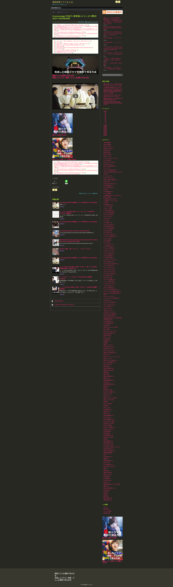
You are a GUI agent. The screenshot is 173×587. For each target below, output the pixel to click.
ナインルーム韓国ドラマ (109, 247)
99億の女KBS (106, 152)
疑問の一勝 (106, 413)
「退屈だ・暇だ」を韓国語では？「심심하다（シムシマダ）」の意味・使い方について (72, 43)
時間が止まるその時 (108, 370)
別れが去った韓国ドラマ (109, 333)
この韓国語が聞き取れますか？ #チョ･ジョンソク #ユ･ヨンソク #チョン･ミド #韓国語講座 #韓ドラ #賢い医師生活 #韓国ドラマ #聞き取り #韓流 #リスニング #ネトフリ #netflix (113, 90)
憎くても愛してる (107, 364)
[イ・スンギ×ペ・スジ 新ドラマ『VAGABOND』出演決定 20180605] (55, 279)
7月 (105, 114)
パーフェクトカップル (108, 249)
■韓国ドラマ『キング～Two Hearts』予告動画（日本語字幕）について (69, 44)
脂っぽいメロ (106, 462)
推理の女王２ (106, 366)
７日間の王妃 (106, 150)
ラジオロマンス (107, 300)
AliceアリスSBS (107, 154)
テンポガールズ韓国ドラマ (109, 236)
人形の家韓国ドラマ (108, 321)
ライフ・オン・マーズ (108, 296)
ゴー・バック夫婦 (107, 206)
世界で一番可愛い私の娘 (109, 315)
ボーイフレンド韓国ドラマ (109, 273)
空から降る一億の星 (108, 444)
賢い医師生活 (106, 476)
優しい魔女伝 (106, 329)
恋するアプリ (106, 354)
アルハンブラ (106, 167)
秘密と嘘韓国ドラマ (108, 441)
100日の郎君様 (107, 144)
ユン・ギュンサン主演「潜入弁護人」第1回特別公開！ (66, 50)
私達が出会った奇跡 (108, 437)
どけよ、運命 (106, 242)
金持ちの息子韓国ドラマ (109, 488)
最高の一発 (106, 378)
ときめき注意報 (107, 240)
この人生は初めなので (108, 210)
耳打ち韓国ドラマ (107, 456)
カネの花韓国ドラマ (108, 191)
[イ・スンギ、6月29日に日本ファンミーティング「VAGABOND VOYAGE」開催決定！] (55, 214)
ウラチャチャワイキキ (108, 177)
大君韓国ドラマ (107, 340)
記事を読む (62, 206)
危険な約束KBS (107, 335)
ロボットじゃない (107, 308)
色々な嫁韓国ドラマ (108, 464)
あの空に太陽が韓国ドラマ (109, 166)
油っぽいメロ (106, 395)
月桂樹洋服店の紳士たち (109, 384)
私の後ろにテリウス (108, 429)
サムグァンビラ (107, 218)
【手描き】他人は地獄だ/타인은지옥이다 (64, 304)
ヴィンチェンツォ (107, 175)
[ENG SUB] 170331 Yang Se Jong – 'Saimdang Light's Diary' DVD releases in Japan (112, 103)
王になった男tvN (107, 403)
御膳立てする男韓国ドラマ (109, 352)
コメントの (107, 511)
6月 (105, 115)
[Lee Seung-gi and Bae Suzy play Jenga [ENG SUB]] (55, 233)
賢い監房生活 (106, 478)
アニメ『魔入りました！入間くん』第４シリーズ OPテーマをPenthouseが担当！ (112, 54)
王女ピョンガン (107, 407)
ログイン (105, 507)
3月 (105, 119)
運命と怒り (106, 486)
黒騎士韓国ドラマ (107, 499)
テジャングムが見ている (109, 234)
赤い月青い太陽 (107, 480)
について (58, 42)
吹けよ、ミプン (107, 336)
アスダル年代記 (107, 160)
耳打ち (105, 454)
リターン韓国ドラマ (108, 306)
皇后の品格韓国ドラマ (108, 415)
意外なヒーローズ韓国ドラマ (110, 360)
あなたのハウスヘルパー (109, 162)
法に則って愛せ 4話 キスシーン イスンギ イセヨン (75, 248)
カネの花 (105, 189)
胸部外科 (105, 458)
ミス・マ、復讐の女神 (108, 281)
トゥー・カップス (107, 238)
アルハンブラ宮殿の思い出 (109, 169)
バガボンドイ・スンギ (92, 22)
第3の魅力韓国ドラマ (108, 448)
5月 (105, 117)
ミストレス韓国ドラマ (108, 287)
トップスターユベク (108, 244)
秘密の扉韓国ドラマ (108, 442)
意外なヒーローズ (107, 358)
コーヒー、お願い (107, 208)
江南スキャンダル (107, 393)
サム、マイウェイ (107, 216)
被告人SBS (106, 470)
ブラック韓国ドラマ (108, 261)
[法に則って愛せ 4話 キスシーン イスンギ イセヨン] (55, 251)
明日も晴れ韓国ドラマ (108, 368)
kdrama (96, 193)
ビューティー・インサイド (109, 259)
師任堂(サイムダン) (108, 348)
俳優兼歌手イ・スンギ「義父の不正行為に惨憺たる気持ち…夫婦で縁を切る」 (71, 25)
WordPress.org (107, 513)
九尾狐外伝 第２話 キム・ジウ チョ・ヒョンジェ (65, 51)
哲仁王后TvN (106, 338)
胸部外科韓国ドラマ (108, 460)
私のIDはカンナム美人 (108, 423)
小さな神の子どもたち (108, 346)
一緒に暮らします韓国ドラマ (110, 313)
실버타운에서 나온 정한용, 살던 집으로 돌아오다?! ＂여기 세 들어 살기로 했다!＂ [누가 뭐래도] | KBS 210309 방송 (77, 33)
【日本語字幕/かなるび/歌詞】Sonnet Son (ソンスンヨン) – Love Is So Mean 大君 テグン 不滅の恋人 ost (112, 33)
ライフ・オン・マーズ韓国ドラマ (111, 298)
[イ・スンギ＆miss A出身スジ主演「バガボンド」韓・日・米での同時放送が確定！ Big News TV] (55, 269)
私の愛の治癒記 (107, 431)
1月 (105, 122)
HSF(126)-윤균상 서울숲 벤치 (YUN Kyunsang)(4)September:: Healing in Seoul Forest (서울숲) (74, 47)
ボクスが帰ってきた (108, 275)
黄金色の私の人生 (107, 497)
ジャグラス (106, 220)
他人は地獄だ (106, 325)
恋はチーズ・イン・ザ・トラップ (111, 356)
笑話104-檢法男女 (59, 301)
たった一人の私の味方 (108, 228)
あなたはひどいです (108, 164)
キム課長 (105, 202)
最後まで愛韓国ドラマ (108, 376)
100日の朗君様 (107, 142)
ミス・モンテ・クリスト (109, 283)
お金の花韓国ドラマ (108, 185)
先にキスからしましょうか (109, 331)
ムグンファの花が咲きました (110, 289)
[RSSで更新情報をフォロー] (119, 2)
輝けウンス (106, 482)
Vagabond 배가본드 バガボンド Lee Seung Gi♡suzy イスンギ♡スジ (69, 35)
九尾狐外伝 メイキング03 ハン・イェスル (64, 52)
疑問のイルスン (107, 411)
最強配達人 (106, 372)
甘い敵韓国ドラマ (107, 409)
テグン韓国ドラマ (107, 232)
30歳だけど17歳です (108, 148)
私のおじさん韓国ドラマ (109, 427)
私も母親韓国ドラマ (108, 435)
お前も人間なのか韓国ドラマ (110, 179)
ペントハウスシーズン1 (109, 267)
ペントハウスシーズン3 (109, 271)
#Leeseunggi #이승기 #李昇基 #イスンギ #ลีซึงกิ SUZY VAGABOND (78, 202)
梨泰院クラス (106, 386)
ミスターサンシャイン (108, 285)
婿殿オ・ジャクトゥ (108, 344)
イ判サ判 (105, 173)
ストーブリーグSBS (108, 224)
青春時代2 (105, 492)
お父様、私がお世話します (109, 183)
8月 (105, 112)
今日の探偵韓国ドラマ (108, 323)
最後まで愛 (106, 374)
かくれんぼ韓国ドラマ (108, 187)
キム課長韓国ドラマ (108, 204)
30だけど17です (107, 146)
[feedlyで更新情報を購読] (116, 2)
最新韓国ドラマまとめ (62, 2)
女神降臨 (105, 342)
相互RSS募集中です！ (56, 7)
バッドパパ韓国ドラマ (108, 253)
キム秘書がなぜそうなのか (109, 198)
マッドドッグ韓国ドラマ (109, 279)
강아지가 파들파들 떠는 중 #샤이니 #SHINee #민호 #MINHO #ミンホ (69, 32)
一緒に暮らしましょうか (109, 311)
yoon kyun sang (59, 46)
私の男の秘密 (106, 433)
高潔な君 (105, 494)
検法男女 (105, 388)
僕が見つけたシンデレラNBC (110, 327)
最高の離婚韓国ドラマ (108, 380)
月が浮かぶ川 (106, 382)
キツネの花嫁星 (107, 193)
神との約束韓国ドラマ (108, 419)
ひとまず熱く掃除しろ (108, 257)
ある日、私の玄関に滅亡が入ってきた (112, 171)
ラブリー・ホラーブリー (109, 304)
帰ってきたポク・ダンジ (109, 350)
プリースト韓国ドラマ (108, 265)
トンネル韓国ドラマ (108, 245)
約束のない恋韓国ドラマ (109, 450)
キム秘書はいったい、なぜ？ (110, 200)
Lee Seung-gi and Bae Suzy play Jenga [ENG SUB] (74, 230)
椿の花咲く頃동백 (107, 389)
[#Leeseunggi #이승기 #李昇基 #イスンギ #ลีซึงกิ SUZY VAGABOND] (55, 205)
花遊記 (105, 468)
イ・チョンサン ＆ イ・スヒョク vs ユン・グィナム (66, 37)
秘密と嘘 (105, 439)
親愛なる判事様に (107, 472)
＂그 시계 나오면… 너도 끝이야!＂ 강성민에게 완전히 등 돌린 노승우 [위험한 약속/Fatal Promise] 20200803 (113, 48)
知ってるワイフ (107, 417)
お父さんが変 (106, 181)
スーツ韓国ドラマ (107, 222)
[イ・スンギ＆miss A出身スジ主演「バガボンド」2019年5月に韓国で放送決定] (55, 290)
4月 (105, 118)
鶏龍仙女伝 (106, 495)
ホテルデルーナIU (107, 277)
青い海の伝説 (106, 490)
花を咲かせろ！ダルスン (109, 466)
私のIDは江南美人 (107, 425)
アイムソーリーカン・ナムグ (110, 158)
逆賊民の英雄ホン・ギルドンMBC (111, 484)
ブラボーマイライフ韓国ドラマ (111, 263)
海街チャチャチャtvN (108, 399)
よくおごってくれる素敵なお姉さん (112, 291)
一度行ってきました (108, 310)
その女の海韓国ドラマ (108, 226)
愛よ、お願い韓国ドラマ (109, 362)
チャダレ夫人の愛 (107, 230)
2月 (105, 121)
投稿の (106, 509)
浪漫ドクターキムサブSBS (110, 397)
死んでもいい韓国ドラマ (109, 391)
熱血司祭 (105, 401)
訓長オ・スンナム (107, 474)
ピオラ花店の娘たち (108, 255)
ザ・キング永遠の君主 (108, 212)
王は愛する (106, 405)
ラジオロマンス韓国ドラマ (109, 302)
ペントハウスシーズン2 (109, 269)
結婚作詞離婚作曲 (107, 452)
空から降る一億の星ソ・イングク (111, 446)
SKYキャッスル (107, 156)
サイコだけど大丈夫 (108, 214)
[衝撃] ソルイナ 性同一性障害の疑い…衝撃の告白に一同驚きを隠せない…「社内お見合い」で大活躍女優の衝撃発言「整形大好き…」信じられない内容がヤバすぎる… (112, 20)
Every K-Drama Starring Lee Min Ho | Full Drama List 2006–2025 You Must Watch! (112, 28)
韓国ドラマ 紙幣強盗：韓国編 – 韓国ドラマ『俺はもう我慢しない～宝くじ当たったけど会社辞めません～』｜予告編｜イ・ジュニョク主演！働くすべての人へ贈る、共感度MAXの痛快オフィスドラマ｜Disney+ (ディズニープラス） (76, 29)
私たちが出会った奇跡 (108, 421)
